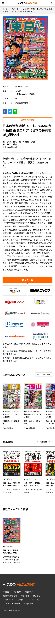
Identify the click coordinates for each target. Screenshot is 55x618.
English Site (29, 603)
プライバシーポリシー (11, 603)
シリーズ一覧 (45, 374)
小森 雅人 (12, 141)
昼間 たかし (29, 421)
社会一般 (15, 9)
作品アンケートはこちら (30, 595)
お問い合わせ (30, 592)
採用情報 (17, 592)
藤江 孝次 (12, 144)
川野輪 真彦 (29, 141)
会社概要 (6, 592)
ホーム (5, 9)
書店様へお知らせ (10, 595)
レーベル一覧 (33, 599)
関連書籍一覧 (45, 441)
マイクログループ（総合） (13, 599)
